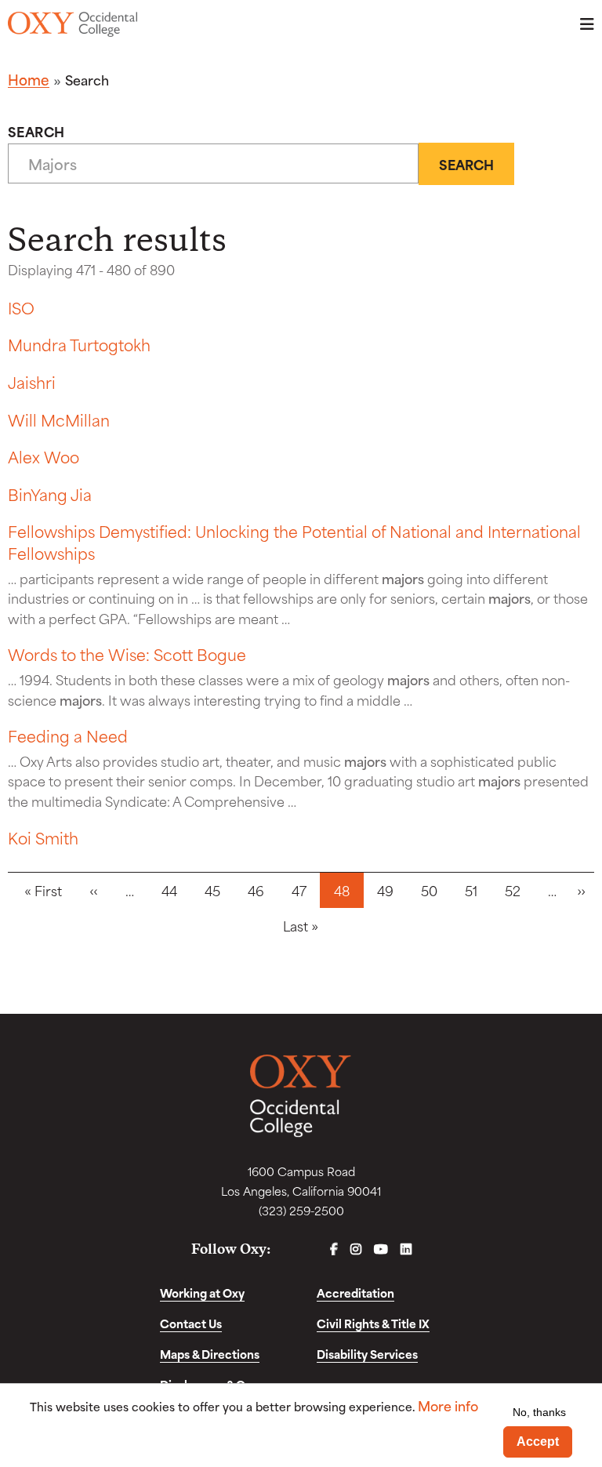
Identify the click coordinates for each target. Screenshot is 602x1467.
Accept (538, 1441)
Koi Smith (43, 837)
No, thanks (539, 1412)
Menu (582, 24)
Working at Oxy (202, 1293)
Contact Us (191, 1323)
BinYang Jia (50, 493)
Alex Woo (43, 456)
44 (169, 890)
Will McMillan (59, 419)
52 (512, 890)
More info (448, 1405)
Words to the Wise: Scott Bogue (127, 653)
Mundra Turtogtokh (79, 344)
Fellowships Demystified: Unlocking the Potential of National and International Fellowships (294, 541)
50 (429, 890)
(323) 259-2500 (301, 1210)
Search (36, 131)
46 (256, 890)
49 (385, 890)
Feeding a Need (68, 735)
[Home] (72, 24)
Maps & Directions (209, 1354)
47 (299, 890)
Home (28, 79)
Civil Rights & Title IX (373, 1323)
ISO (21, 307)
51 (471, 890)
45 (212, 890)
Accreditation (355, 1293)
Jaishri (32, 381)
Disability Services (367, 1354)
